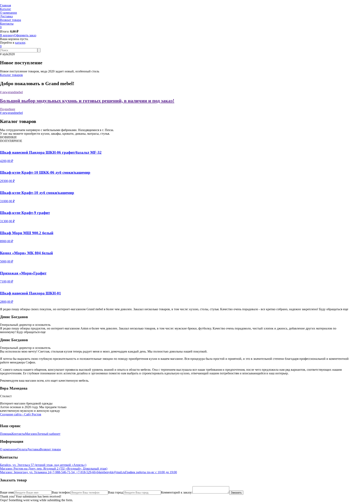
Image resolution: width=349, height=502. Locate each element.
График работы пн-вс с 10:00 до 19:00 (151, 472)
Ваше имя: (7, 492)
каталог (20, 42)
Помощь (6, 433)
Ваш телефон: (61, 492)
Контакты (7, 23)
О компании (8, 12)
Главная (5, 5)
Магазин (31, 433)
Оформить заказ (25, 35)
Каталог (5, 9)
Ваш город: (116, 492)
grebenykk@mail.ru (112, 472)
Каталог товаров (11, 75)
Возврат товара (10, 20)
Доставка (6, 16)
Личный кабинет (48, 433)
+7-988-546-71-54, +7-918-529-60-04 (75, 472)
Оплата (22, 449)
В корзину (7, 35)
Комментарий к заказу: (176, 492)
